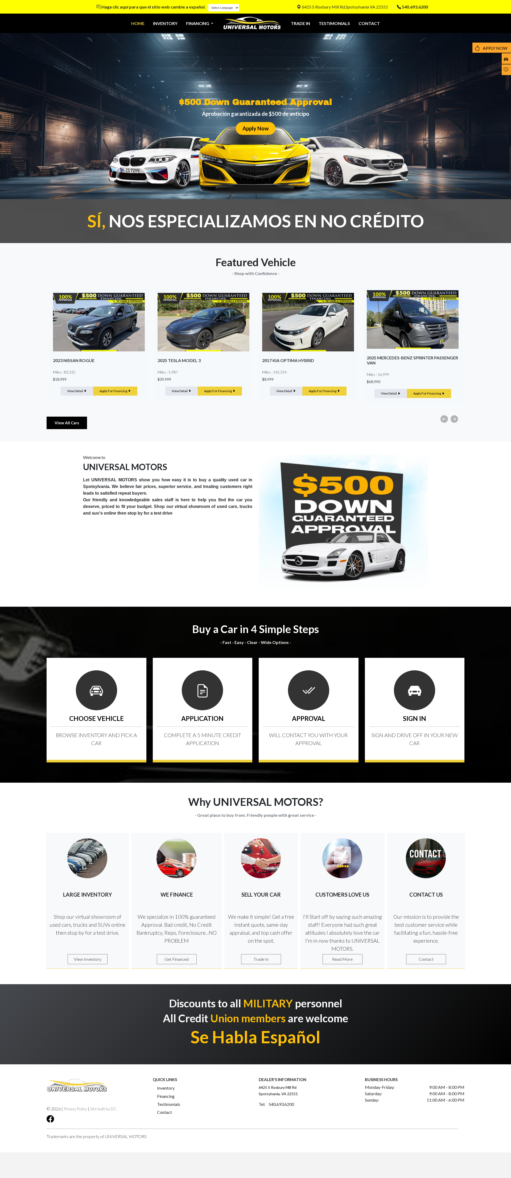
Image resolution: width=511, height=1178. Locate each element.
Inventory (166, 1087)
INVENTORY (165, 23)
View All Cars (67, 422)
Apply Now (255, 128)
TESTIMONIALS (334, 23)
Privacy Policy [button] (75, 1108)
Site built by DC (103, 1108)
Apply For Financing (114, 391)
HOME (138, 23)
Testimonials (168, 1104)
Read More (342, 959)
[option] (99, 345)
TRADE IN (300, 23)
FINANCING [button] (198, 23)
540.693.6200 (415, 6)
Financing (166, 1096)
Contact (426, 959)
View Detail (75, 391)
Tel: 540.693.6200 (276, 1104)
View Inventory (87, 959)
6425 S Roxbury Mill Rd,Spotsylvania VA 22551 (344, 6)
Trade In (261, 959)
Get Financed (176, 959)
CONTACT (369, 23)
